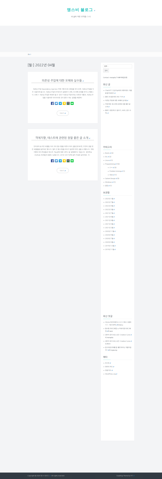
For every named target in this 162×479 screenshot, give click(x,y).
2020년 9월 (109, 235)
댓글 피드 (108, 370)
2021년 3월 (109, 224)
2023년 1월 (109, 198)
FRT (132, 475)
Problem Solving (115, 171)
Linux (107, 160)
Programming (110, 164)
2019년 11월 (109, 249)
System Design (110, 178)
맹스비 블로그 (80, 9)
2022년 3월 (109, 209)
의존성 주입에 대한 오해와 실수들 (62, 80)
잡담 (106, 185)
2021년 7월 (109, 213)
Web (111, 175)
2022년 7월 (109, 202)
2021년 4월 (109, 220)
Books (107, 153)
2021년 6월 (109, 217)
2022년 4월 (109, 206)
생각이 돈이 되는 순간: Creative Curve (117, 335)
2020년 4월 (109, 242)
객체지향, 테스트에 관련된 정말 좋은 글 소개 (61, 137)
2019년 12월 (109, 246)
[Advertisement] (81, 39)
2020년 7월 (109, 238)
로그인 (107, 363)
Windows (108, 182)
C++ (111, 167)
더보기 (62, 113)
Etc (106, 156)
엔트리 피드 (109, 366)
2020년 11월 (109, 231)
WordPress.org (110, 374)
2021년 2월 (109, 227)
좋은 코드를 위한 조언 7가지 (114, 97)
